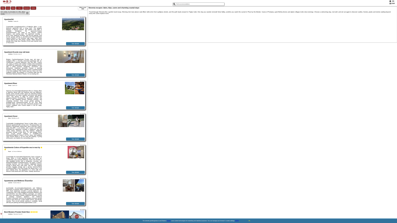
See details (75, 43)
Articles (33, 8)
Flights (13, 8)
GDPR (237, 220)
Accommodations (8, 8)
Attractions (26, 8)
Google (169, 220)
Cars (19, 8)
